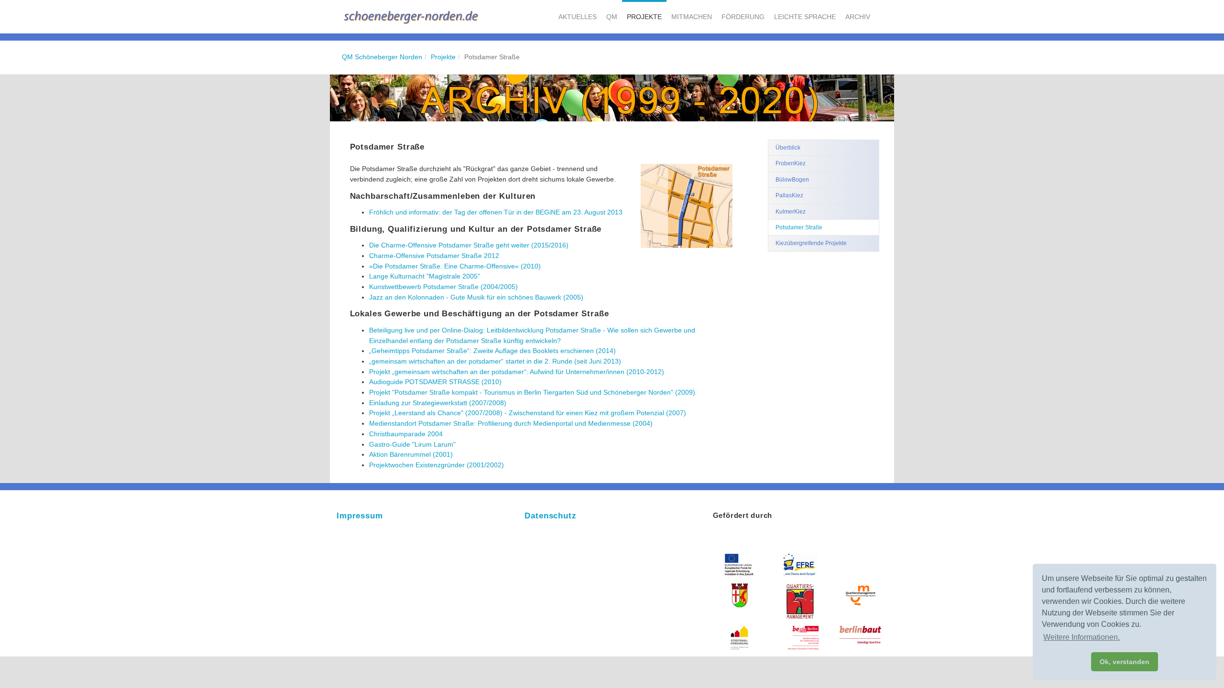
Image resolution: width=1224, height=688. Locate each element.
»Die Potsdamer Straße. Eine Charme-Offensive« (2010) (455, 266)
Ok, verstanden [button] (1124, 662)
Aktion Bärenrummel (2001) (411, 454)
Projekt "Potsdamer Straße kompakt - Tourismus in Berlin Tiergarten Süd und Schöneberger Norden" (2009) (532, 392)
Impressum (360, 515)
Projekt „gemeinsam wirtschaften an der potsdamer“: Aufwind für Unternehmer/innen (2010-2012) (516, 372)
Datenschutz (550, 515)
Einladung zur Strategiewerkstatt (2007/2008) (437, 403)
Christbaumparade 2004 (406, 434)
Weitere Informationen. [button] (1081, 637)
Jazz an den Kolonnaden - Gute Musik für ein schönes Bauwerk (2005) (476, 297)
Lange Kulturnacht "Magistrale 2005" (424, 276)
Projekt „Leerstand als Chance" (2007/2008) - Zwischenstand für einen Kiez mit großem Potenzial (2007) (527, 413)
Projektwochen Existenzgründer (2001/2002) (436, 465)
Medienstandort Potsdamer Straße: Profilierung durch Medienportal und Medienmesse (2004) (511, 423)
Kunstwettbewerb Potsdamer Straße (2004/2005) (443, 286)
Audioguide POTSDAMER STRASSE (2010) (435, 382)
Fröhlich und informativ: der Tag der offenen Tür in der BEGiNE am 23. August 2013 (496, 212)
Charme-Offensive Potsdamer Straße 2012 (434, 255)
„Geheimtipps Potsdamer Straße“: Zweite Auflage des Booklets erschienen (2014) (492, 351)
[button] (577, 16)
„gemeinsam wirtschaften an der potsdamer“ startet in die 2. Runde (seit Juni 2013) (495, 361)
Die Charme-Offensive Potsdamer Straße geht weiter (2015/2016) (468, 245)
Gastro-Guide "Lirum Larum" (412, 444)
